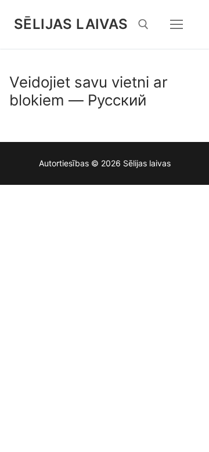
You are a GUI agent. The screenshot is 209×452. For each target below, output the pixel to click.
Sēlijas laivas (71, 24)
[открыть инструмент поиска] (143, 24)
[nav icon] (176, 24)
